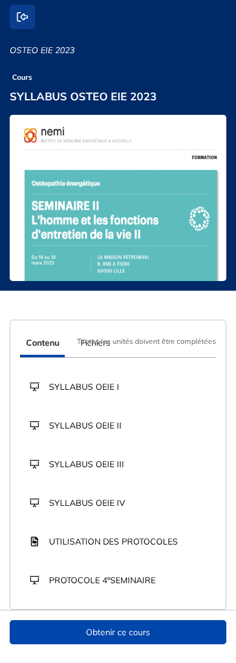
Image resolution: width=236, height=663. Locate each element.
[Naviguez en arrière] (22, 17)
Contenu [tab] (42, 342)
